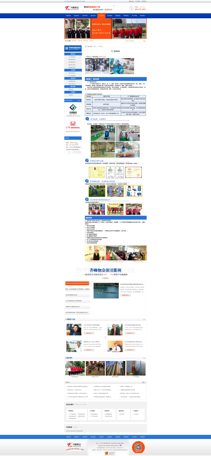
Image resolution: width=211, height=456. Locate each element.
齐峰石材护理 (79, 431)
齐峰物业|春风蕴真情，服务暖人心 (103, 396)
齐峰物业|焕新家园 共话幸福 (128, 390)
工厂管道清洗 (71, 75)
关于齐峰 (134, 15)
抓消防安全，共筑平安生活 (74, 390)
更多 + (79, 100)
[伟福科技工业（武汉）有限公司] (74, 346)
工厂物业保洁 (71, 57)
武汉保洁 (68, 431)
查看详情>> (125, 295)
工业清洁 (101, 15)
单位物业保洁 (71, 62)
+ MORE (105, 278)
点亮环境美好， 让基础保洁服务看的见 (130, 396)
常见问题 (137, 1)
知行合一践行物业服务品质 (101, 393)
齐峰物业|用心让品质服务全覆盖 (102, 386)
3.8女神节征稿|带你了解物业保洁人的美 (78, 396)
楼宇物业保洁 (71, 67)
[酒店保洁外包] (75, 368)
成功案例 (109, 15)
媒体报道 (117, 15)
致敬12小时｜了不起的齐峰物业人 (102, 390)
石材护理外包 (71, 84)
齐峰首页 (68, 15)
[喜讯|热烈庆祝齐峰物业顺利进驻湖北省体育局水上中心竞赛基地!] (106, 291)
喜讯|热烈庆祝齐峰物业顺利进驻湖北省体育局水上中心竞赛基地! (132, 284)
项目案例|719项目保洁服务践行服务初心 (78, 386)
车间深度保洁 (71, 73)
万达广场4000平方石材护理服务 (92, 325)
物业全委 (93, 15)
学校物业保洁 (71, 59)
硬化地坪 (73, 431)
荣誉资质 (126, 15)
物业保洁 (76, 15)
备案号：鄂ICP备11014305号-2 (100, 450)
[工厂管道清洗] (115, 368)
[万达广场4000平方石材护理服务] (74, 329)
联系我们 (144, 1)
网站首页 (131, 1)
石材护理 (84, 15)
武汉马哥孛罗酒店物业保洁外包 (133, 325)
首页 (95, 46)
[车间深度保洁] (136, 368)
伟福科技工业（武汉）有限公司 (92, 341)
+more (144, 319)
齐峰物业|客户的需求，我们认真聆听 (77, 393)
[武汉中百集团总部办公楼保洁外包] (115, 346)
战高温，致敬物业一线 (126, 386)
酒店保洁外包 (71, 64)
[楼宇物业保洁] (95, 368)
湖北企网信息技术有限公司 (121, 450)
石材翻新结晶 (71, 81)
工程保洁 (73, 92)
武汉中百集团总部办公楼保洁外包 (133, 341)
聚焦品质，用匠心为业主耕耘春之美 (130, 393)
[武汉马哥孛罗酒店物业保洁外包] (115, 329)
